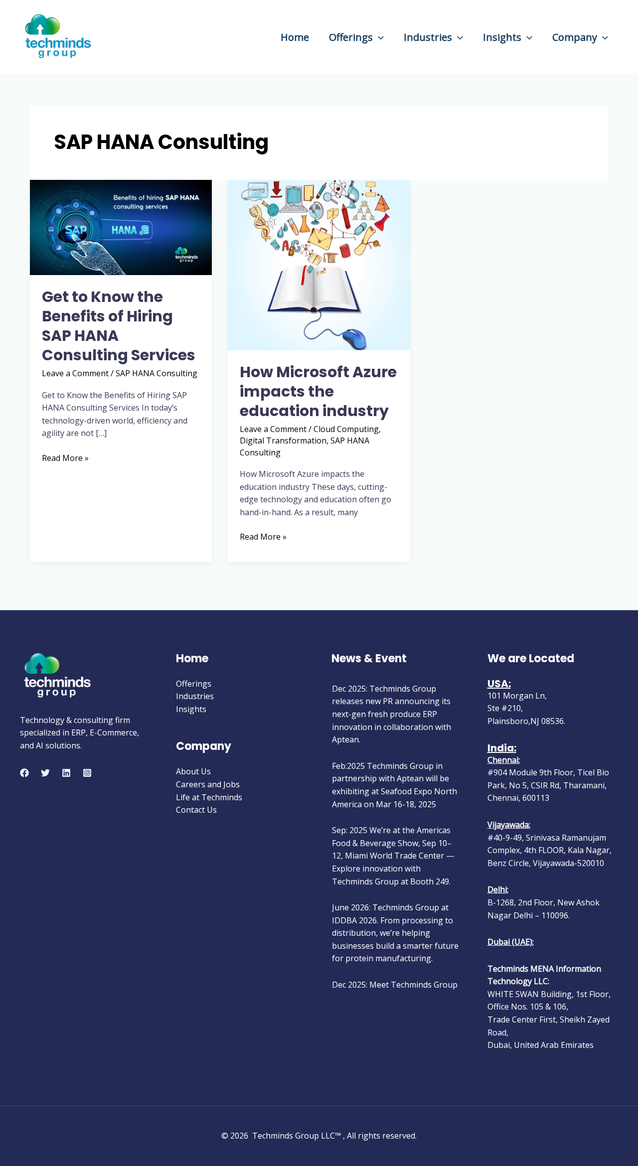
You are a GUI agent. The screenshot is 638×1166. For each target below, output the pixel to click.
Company (574, 37)
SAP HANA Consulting (156, 373)
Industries (428, 37)
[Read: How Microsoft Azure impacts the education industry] (319, 264)
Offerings (351, 37)
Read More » (65, 457)
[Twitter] (45, 772)
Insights (502, 37)
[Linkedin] (66, 772)
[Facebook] (24, 772)
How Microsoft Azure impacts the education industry (318, 391)
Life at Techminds (209, 797)
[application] (378, 37)
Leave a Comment (75, 373)
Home (295, 37)
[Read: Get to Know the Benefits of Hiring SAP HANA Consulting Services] (121, 226)
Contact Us (196, 809)
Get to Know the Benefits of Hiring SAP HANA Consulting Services (118, 326)
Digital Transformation (283, 440)
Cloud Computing (346, 429)
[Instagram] (87, 772)
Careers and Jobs (208, 784)
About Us (193, 771)
